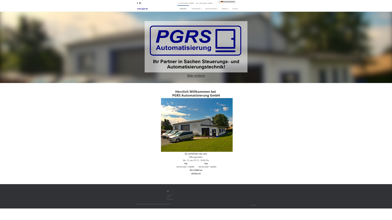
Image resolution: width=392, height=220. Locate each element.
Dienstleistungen (211, 8)
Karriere (224, 8)
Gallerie (235, 8)
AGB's (168, 197)
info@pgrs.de (196, 173)
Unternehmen (196, 8)
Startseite (183, 8)
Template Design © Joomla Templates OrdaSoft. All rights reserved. (153, 204)
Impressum (170, 195)
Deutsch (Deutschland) (228, 1)
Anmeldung (170, 199)
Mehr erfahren (196, 75)
